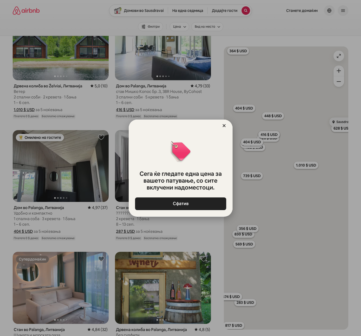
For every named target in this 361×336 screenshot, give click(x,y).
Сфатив (180, 203)
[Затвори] (224, 126)
